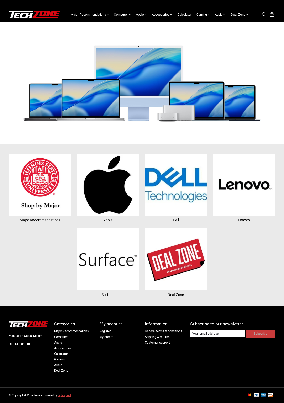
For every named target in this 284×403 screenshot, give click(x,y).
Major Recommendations (40, 220)
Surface (108, 295)
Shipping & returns (157, 337)
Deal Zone (176, 295)
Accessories (63, 348)
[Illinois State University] (34, 14)
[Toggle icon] (264, 14)
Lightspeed (64, 395)
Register (105, 331)
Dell (176, 220)
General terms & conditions (163, 331)
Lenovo (244, 220)
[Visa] (256, 395)
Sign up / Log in (265, 3)
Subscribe (260, 333)
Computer (61, 337)
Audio (58, 365)
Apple (108, 220)
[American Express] (263, 395)
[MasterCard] (249, 395)
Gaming (59, 359)
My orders (106, 337)
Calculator (184, 14)
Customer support (157, 342)
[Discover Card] (270, 395)
